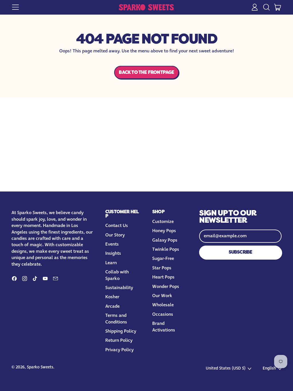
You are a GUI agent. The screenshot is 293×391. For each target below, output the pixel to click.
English (269, 368)
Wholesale (163, 305)
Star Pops (161, 268)
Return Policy (118, 340)
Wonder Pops (165, 287)
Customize (163, 222)
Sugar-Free (163, 259)
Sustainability (119, 288)
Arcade (112, 306)
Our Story (115, 235)
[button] (266, 7)
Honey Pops (164, 231)
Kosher (112, 297)
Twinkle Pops (165, 249)
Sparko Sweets (40, 367)
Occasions (162, 314)
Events (112, 244)
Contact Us (116, 226)
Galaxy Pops (164, 240)
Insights (113, 253)
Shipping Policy (120, 331)
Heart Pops (163, 277)
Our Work (162, 296)
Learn (111, 263)
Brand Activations (163, 327)
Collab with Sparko (117, 275)
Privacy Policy (119, 350)
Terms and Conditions (116, 319)
